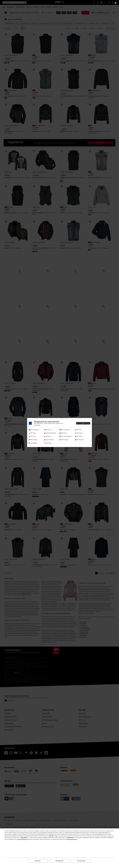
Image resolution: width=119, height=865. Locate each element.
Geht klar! (37, 861)
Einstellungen (81, 861)
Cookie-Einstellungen (22, 839)
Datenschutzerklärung (72, 839)
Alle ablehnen (60, 861)
